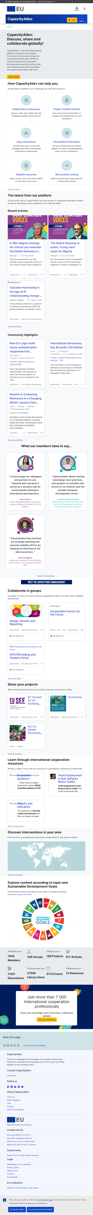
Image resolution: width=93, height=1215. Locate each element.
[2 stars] (6, 1045)
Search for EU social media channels (22, 1155)
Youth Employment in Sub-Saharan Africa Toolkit (70, 779)
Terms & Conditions (15, 1109)
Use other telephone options (19, 1138)
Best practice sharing (66, 174)
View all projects (15, 754)
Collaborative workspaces (26, 109)
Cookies (10, 1174)
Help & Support (13, 1100)
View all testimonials (46, 576)
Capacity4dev (20, 19)
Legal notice (12, 1171)
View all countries (15, 875)
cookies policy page (45, 1200)
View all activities (15, 440)
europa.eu (27, 1125)
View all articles (15, 326)
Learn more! (14, 77)
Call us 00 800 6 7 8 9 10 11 (19, 1135)
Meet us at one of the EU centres (21, 1144)
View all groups (15, 678)
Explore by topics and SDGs (20, 894)
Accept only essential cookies (40, 1209)
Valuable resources (26, 174)
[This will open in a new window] (15, 8)
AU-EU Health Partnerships (34, 731)
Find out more (14, 189)
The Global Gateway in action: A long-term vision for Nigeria (65, 247)
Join (73, 20)
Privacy (10, 1106)
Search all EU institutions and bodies (23, 1188)
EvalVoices (23, 413)
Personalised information (66, 141)
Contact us (11, 1075)
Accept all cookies (17, 1209)
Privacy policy (13, 1167)
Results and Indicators (24, 805)
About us (11, 1097)
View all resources (16, 826)
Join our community (46, 1019)
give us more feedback (36, 1045)
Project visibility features (66, 109)
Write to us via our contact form (21, 1141)
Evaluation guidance (24, 777)
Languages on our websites (19, 1164)
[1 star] (4, 1045)
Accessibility (12, 1177)
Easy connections (26, 141)
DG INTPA (44, 1062)
